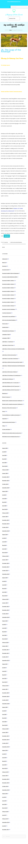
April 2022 (4, 635)
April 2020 (4, 721)
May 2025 (4, 502)
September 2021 (5, 660)
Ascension (4, 266)
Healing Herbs (5, 327)
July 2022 (4, 624)
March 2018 (4, 808)
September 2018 (5, 790)
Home (10, 30)
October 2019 (5, 743)
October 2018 (5, 786)
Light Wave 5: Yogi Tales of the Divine (10, 358)
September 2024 (5, 531)
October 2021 (5, 656)
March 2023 (4, 595)
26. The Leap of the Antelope (11, 50)
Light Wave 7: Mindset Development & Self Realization (13, 365)
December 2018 (5, 779)
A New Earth (4, 259)
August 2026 (4, 448)
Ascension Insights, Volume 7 (8, 302)
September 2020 (5, 703)
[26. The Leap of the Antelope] (14, 40)
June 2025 (4, 498)
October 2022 (5, 613)
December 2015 (5, 829)
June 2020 (4, 714)
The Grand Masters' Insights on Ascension (11, 415)
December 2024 (5, 520)
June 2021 (4, 671)
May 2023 (4, 588)
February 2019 (5, 772)
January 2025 (4, 516)
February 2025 (5, 513)
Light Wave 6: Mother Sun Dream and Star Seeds (12, 362)
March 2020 (4, 725)
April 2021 (4, 678)
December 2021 (5, 649)
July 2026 (4, 451)
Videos (3, 425)
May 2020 (4, 718)
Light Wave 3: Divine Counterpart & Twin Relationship (13, 348)
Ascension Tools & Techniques (8, 309)
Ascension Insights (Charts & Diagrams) (10, 273)
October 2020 (5, 700)
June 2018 (4, 800)
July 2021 (4, 667)
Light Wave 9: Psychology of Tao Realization (11, 375)
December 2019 (5, 736)
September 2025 (5, 487)
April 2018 (4, 804)
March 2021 (4, 682)
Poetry (3, 411)
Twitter (14, 3)
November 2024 (5, 523)
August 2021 (4, 664)
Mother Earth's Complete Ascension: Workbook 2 (12, 404)
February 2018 (5, 811)
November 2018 (5, 782)
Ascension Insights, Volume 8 (8, 305)
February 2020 (5, 728)
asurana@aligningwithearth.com (14, 1)
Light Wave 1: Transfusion (7, 341)
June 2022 (4, 628)
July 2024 (4, 538)
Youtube (15, 3)
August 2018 (4, 793)
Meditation (4, 393)
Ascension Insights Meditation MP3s (9, 276)
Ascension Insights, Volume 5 (8, 294)
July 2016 (4, 826)
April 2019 (4, 764)
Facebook (12, 3)
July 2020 (4, 710)
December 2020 (5, 692)
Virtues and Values (6, 429)
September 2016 (5, 822)
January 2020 (4, 732)
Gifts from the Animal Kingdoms (16, 242)
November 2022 (5, 610)
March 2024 (4, 552)
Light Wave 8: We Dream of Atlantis (9, 371)
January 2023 (4, 602)
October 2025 (5, 484)
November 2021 (5, 653)
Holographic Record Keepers (8, 330)
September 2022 (5, 617)
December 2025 (5, 477)
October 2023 (5, 570)
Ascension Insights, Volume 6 (8, 298)
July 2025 (4, 495)
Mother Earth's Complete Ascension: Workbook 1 (12, 400)
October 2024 (5, 527)
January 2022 (4, 646)
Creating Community (6, 312)
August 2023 (4, 577)
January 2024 (4, 559)
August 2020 (4, 707)
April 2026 (4, 462)
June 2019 (4, 757)
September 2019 (5, 746)
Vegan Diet (4, 418)
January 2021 (4, 689)
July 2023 (4, 581)
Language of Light (6, 334)
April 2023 (4, 592)
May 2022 (4, 631)
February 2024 (5, 556)
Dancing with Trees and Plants (8, 316)
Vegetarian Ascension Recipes (8, 422)
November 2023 (5, 566)
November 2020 (5, 696)
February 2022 (5, 642)
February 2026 (5, 469)
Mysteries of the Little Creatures (9, 407)
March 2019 (4, 768)
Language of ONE (5, 338)
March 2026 (4, 466)
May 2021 (4, 674)
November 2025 (5, 480)
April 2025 (4, 505)
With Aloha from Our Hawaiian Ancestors (10, 436)
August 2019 (4, 750)
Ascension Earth (5, 269)
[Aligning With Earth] (14, 13)
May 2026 (4, 459)
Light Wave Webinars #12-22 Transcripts (10, 386)
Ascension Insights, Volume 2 (8, 284)
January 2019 (4, 775)
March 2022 (4, 638)
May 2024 (4, 545)
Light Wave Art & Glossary (7, 379)
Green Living (4, 323)
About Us (4, 262)
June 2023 (4, 584)
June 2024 (4, 541)
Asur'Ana (6, 242)
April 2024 (4, 548)
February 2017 (5, 818)
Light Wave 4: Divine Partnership (9, 355)
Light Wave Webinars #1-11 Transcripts (10, 382)
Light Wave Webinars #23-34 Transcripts (10, 389)
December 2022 (5, 606)
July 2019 (4, 754)
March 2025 (4, 509)
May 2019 (4, 761)
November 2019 (5, 739)
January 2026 (4, 473)
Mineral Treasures (6, 397)
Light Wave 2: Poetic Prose (7, 345)
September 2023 (5, 574)
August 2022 (4, 620)
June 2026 (4, 455)
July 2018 (4, 797)
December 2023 (5, 563)
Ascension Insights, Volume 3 (8, 287)
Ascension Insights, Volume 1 (8, 280)
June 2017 (4, 815)
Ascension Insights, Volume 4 (8, 291)
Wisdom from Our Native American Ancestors (11, 433)
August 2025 (4, 491)
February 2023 (5, 599)
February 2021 (5, 685)
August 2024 (4, 534)
